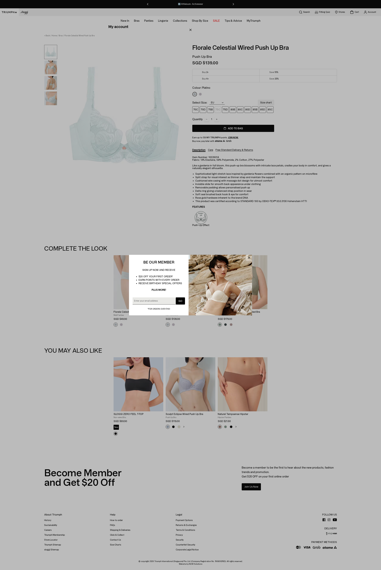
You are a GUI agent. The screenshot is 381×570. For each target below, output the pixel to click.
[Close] (249, 258)
